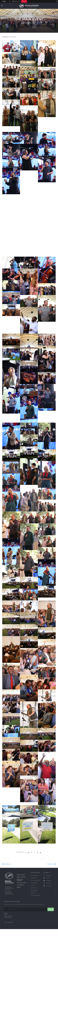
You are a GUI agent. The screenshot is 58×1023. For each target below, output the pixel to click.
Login (5, 914)
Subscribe (50, 909)
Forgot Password (8, 916)
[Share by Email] (40, 852)
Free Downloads (8, 917)
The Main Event (7, 864)
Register (6, 913)
